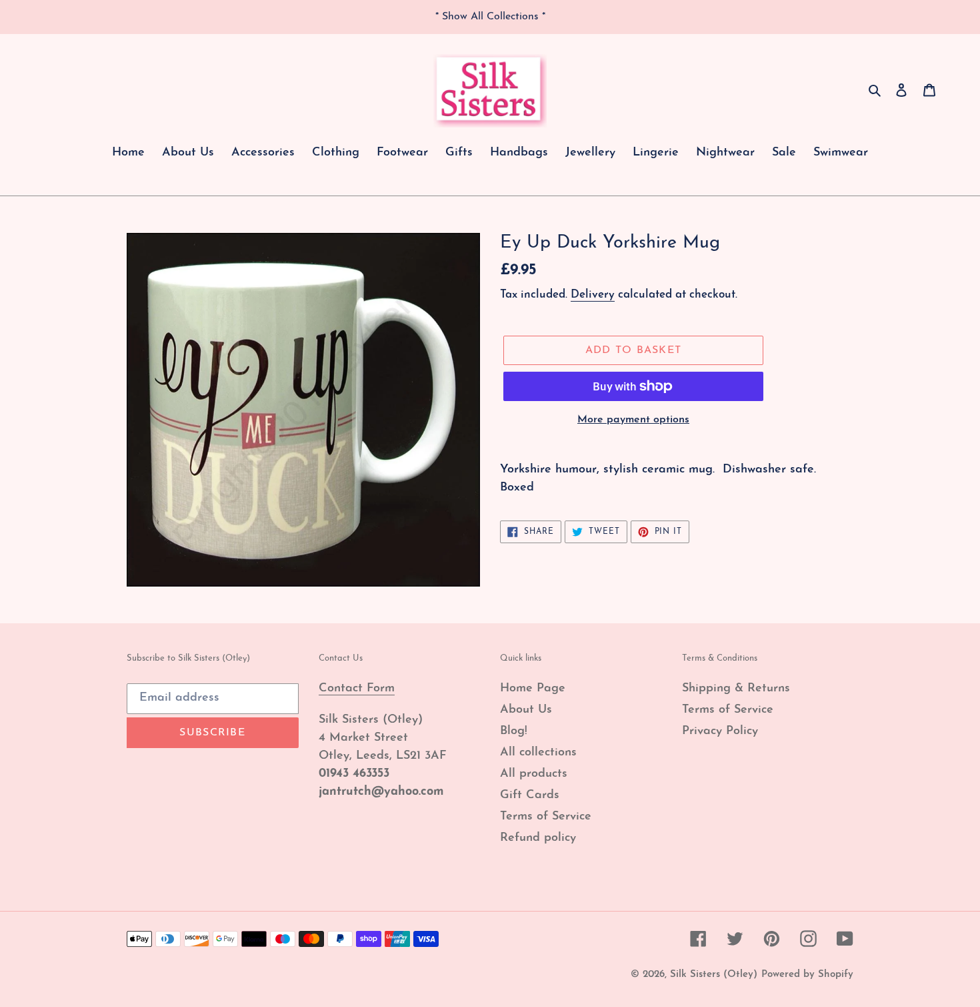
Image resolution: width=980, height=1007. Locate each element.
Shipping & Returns (736, 689)
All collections (538, 753)
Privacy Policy (720, 731)
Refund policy (538, 838)
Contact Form (357, 689)
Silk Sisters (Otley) (713, 975)
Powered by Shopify (807, 975)
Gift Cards (529, 795)
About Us (526, 710)
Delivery (593, 294)
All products (533, 774)
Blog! (513, 731)
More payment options (633, 419)
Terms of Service (545, 817)
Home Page (532, 689)
